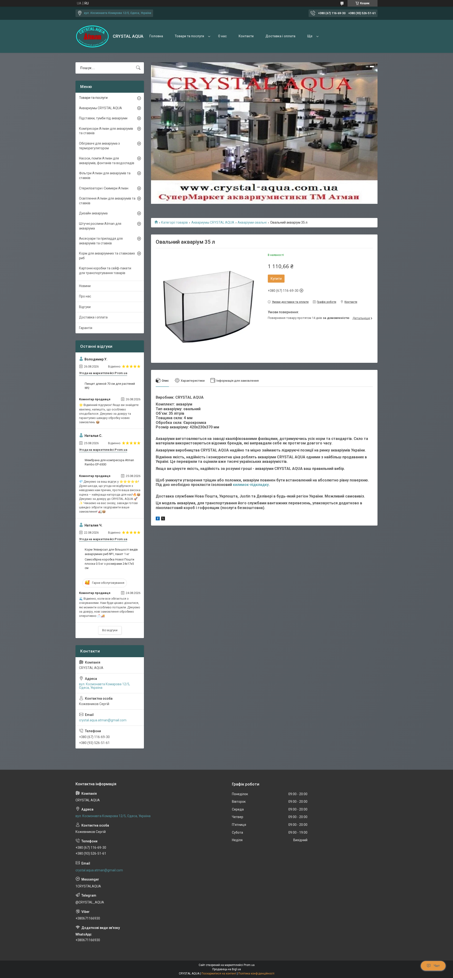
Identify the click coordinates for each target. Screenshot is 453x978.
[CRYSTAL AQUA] (92, 36)
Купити (276, 278)
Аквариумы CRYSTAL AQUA (212, 222)
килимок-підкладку (251, 484)
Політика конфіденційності (256, 973)
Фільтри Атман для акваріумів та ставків (104, 175)
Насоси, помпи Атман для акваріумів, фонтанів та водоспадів (106, 160)
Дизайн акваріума (93, 213)
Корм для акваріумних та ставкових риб (107, 255)
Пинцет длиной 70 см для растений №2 (110, 386)
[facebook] (158, 519)
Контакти (246, 36)
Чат (437, 966)
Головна (156, 36)
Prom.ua (249, 965)
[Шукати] (138, 68)
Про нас (85, 296)
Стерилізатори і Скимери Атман (103, 188)
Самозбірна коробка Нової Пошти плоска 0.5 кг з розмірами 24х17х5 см (109, 564)
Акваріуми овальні (252, 222)
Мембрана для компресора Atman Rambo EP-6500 (109, 462)
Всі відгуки (109, 630)
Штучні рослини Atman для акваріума (100, 226)
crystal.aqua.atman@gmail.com (102, 720)
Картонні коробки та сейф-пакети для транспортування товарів (105, 270)
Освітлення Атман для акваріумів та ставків (107, 200)
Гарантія (85, 328)
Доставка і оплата (280, 36)
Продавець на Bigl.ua (226, 969)
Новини (85, 286)
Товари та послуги (189, 36)
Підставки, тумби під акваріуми (103, 118)
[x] (163, 519)
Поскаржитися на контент (218, 973)
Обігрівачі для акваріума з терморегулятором (99, 146)
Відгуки (85, 307)
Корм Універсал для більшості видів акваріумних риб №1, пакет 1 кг (111, 552)
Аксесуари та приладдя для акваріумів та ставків (101, 241)
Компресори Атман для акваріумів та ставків (106, 131)
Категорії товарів (174, 222)
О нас (222, 36)
